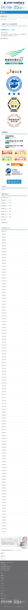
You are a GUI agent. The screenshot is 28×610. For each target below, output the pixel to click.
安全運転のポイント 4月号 (6, 211)
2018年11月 (4, 470)
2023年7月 (4, 327)
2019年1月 (4, 464)
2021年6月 (4, 394)
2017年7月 (4, 505)
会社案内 (2, 578)
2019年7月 (4, 453)
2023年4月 (4, 336)
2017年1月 (4, 520)
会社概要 (2, 588)
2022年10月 (4, 350)
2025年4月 (4, 266)
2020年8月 (4, 418)
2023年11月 (4, 315)
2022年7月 (4, 359)
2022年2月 (4, 374)
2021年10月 (4, 383)
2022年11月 (4, 348)
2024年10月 (4, 283)
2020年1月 (4, 435)
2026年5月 (4, 237)
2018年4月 (4, 485)
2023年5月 (4, 333)
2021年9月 (4, 385)
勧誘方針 (2, 553)
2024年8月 (4, 289)
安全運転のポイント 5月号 (6, 208)
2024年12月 (4, 277)
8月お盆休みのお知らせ (5, 197)
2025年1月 (4, 275)
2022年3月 (4, 371)
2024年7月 (4, 292)
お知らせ (3, 189)
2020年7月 (4, 420)
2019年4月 (4, 458)
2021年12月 (4, 377)
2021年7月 (4, 391)
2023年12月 (4, 312)
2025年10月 (4, 251)
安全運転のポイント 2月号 (6, 216)
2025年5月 (4, 263)
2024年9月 (4, 286)
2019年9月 (4, 447)
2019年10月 (4, 444)
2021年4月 (4, 397)
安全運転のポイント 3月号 (6, 214)
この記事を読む (4, 38)
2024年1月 (4, 310)
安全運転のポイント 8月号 (7, 29)
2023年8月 (4, 324)
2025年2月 (4, 272)
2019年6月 (4, 455)
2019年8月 (4, 450)
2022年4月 (4, 368)
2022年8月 (4, 356)
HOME (2, 573)
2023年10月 (4, 318)
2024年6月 (4, 295)
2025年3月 (4, 269)
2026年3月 (4, 240)
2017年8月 (4, 502)
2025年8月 (4, 257)
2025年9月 (4, 254)
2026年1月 (4, 245)
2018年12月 (4, 467)
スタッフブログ (4, 595)
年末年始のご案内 (4, 222)
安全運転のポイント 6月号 (6, 205)
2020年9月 (4, 415)
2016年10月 (4, 528)
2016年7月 (4, 531)
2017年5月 (4, 511)
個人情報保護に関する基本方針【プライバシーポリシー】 (11, 550)
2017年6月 (4, 508)
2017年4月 (4, 514)
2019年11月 (4, 441)
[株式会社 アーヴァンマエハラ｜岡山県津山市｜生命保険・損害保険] (14, 3)
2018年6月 (4, 479)
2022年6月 (4, 362)
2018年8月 (4, 476)
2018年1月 (4, 490)
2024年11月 (4, 280)
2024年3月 (4, 304)
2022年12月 (4, 345)
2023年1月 (4, 342)
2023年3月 (4, 339)
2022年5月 (4, 365)
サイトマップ (3, 558)
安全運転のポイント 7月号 (6, 202)
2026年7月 (4, 234)
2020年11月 (4, 412)
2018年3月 (4, 488)
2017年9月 (4, 499)
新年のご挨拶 (3, 219)
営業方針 (2, 585)
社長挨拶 (2, 583)
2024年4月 (4, 301)
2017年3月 (4, 517)
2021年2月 (4, 403)
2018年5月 (4, 482)
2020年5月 (4, 426)
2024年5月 (4, 298)
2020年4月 (4, 429)
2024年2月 (4, 307)
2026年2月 (4, 242)
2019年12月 (4, 438)
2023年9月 (4, 321)
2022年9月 (4, 353)
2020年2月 (4, 432)
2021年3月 (4, 400)
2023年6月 (4, 330)
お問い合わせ (3, 598)
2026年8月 (4, 231)
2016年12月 (4, 522)
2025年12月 (4, 248)
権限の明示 (3, 556)
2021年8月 (4, 388)
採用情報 (2, 590)
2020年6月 (4, 423)
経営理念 (2, 580)
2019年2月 (4, 461)
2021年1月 (4, 406)
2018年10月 (4, 473)
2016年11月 (4, 525)
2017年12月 (4, 493)
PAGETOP (24, 547)
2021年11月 (4, 380)
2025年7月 (4, 260)
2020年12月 (4, 409)
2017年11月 (4, 496)
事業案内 (2, 575)
